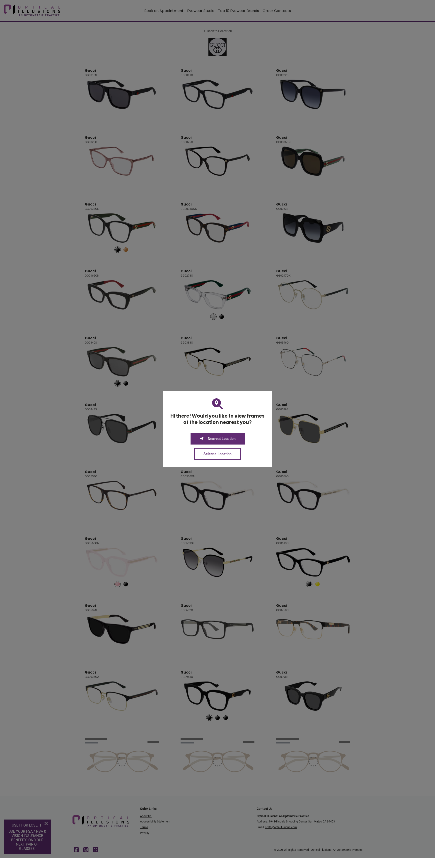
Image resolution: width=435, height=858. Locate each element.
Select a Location (217, 454)
